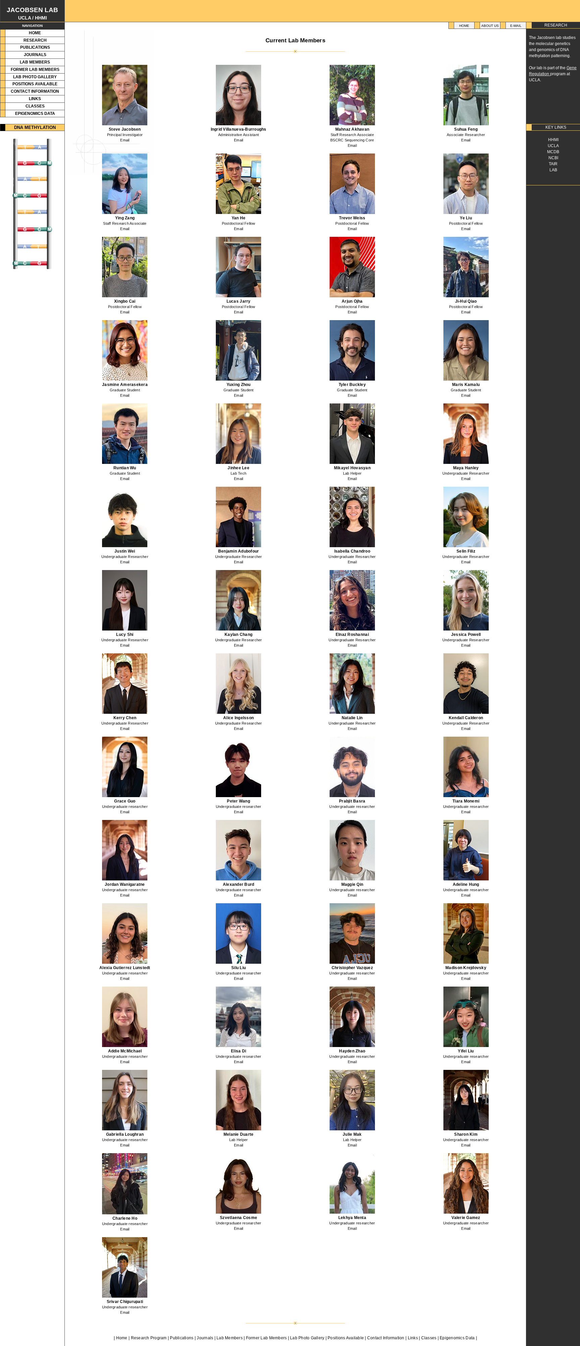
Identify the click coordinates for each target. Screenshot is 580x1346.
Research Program (149, 1338)
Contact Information (385, 1338)
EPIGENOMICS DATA (35, 113)
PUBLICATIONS (35, 47)
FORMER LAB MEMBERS (35, 69)
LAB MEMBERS (35, 62)
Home (464, 26)
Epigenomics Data (457, 1338)
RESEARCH (35, 40)
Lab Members (229, 1338)
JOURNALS (35, 54)
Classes (429, 1338)
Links (413, 1338)
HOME (35, 33)
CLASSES (35, 106)
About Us (490, 26)
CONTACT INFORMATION (35, 91)
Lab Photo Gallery (307, 1338)
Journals (205, 1338)
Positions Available (346, 1338)
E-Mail (516, 26)
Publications (181, 1338)
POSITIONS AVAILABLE (34, 84)
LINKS (35, 98)
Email (124, 140)
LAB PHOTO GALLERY (35, 77)
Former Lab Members (266, 1338)
